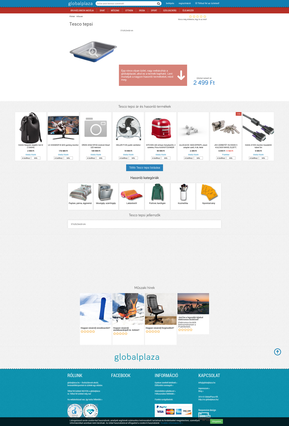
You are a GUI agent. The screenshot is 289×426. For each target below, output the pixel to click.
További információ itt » (171, 422)
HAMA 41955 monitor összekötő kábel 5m (258, 146)
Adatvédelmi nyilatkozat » (165, 391)
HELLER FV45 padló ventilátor (128, 145)
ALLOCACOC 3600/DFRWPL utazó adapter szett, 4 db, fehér (193, 146)
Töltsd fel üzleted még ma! (80, 393)
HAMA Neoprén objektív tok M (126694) (30, 146)
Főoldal (72, 16)
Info (35, 158)
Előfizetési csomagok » (164, 385)
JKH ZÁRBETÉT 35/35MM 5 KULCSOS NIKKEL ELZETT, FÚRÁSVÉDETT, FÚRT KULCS (226, 146)
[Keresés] (159, 3)
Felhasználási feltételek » (165, 393)
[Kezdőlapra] (80, 6)
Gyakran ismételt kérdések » (166, 382)
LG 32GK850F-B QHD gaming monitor (63, 145)
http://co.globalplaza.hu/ (208, 399)
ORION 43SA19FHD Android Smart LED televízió (96, 146)
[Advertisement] (144, 260)
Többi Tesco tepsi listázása (144, 167)
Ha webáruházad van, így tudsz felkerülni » (84, 399)
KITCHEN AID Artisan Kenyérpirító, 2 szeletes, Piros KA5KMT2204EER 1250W (161, 146)
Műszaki (79, 16)
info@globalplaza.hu (206, 382)
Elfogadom (216, 421)
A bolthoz (26, 158)
